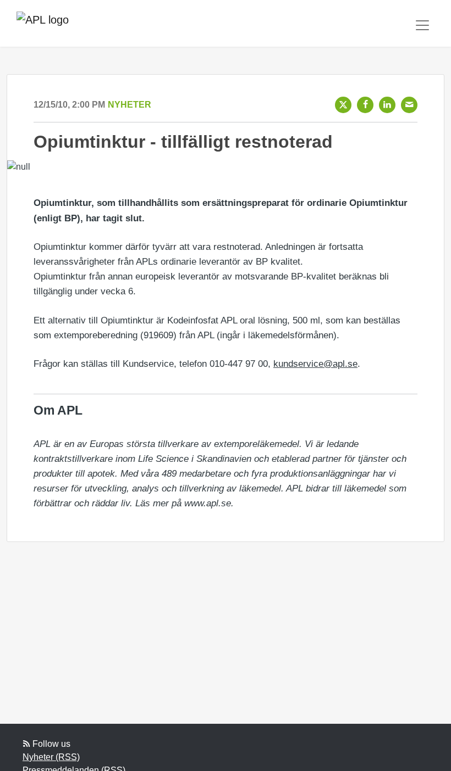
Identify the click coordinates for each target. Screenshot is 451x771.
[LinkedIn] (387, 105)
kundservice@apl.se (315, 364)
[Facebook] (365, 105)
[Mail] (409, 105)
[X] (343, 105)
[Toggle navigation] (422, 25)
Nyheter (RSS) (51, 757)
